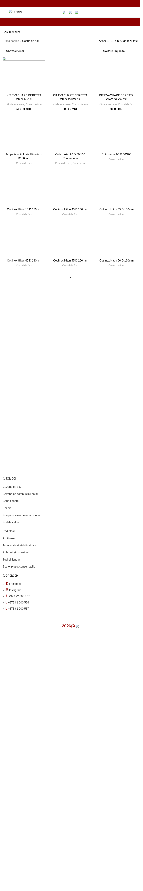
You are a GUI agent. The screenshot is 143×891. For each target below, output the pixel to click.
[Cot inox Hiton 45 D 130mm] (70, 188)
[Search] (28, 12)
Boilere (7, 508)
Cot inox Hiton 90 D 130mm (116, 260)
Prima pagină (11, 40)
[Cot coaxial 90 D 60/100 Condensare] (70, 133)
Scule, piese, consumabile (19, 566)
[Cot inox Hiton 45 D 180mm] (24, 239)
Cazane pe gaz (12, 486)
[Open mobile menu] (4, 12)
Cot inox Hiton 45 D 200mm (70, 260)
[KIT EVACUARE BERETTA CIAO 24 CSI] (24, 74)
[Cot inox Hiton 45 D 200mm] (70, 239)
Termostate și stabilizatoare (19, 545)
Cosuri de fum (34, 104)
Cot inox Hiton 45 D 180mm (24, 260)
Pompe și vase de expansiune (21, 515)
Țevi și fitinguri (12, 559)
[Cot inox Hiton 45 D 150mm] (116, 188)
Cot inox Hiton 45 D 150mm (116, 209)
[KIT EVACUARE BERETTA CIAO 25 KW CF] (70, 74)
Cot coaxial (79, 163)
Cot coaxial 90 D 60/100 (116, 154)
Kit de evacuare (15, 104)
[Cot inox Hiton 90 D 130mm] (116, 239)
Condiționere (11, 500)
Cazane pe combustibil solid (20, 493)
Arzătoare (9, 538)
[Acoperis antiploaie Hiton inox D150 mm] (24, 133)
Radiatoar (9, 531)
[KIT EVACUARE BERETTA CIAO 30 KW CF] (116, 74)
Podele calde (11, 522)
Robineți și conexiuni (16, 552)
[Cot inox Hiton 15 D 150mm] (24, 188)
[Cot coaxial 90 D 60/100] (116, 133)
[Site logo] (16, 11)
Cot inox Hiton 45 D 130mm (70, 209)
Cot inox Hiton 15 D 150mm (24, 209)
